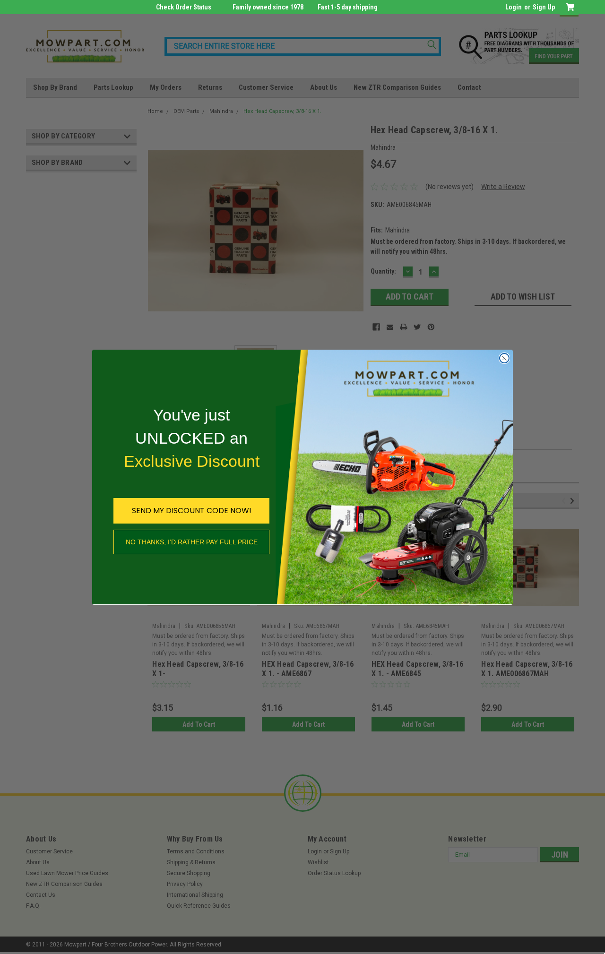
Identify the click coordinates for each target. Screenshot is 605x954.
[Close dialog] (504, 358)
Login (513, 7)
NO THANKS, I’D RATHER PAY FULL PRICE (192, 542)
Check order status (183, 7)
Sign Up (544, 7)
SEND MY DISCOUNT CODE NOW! (191, 510)
